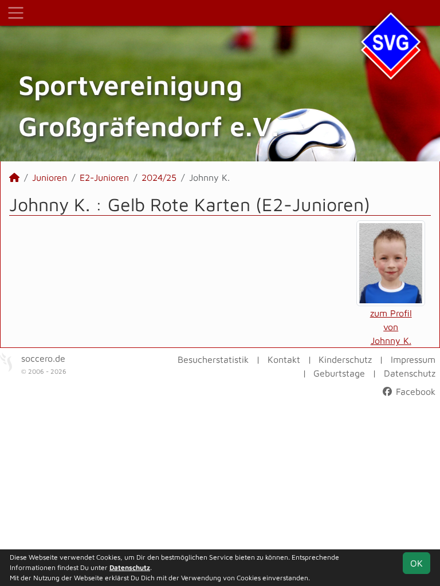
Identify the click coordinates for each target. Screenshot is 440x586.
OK (416, 563)
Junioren (49, 177)
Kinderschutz (345, 359)
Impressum (413, 359)
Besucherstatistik (213, 359)
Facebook (414, 391)
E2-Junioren (104, 177)
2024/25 (159, 177)
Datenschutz (409, 373)
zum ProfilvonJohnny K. (391, 327)
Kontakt (284, 359)
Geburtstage (339, 373)
